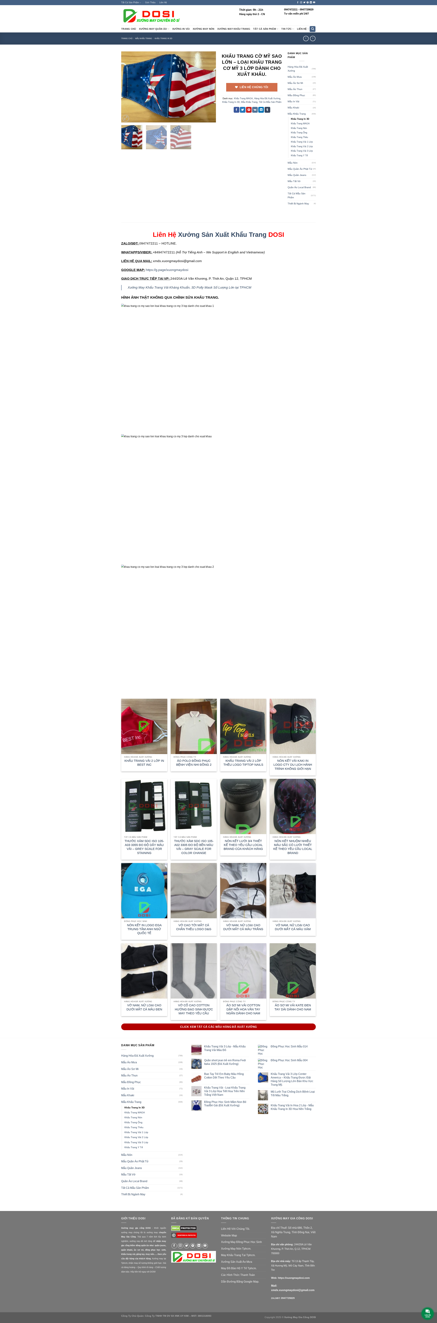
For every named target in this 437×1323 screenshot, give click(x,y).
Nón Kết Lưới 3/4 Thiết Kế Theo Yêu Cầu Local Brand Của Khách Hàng (243, 845)
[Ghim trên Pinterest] (249, 110)
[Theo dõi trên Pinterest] (308, 2)
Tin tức (286, 29)
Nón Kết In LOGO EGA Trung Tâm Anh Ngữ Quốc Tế (144, 929)
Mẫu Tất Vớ (294, 181)
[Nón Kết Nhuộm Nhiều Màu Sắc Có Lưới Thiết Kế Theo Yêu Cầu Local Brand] (293, 806)
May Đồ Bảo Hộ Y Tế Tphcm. (239, 1268)
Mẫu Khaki (293, 107)
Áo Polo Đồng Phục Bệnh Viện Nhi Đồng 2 (194, 762)
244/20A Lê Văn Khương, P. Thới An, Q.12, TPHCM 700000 (291, 1249)
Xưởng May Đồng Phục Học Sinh (241, 1242)
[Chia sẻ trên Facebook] (236, 110)
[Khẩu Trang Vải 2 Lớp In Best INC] (144, 726)
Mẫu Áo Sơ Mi (295, 83)
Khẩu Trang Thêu (299, 137)
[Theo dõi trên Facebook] (298, 2)
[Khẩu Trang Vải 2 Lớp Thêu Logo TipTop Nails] (243, 726)
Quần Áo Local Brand (299, 187)
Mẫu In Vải (293, 101)
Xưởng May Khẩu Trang (233, 29)
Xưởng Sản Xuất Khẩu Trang (222, 234)
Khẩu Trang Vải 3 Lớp (302, 151)
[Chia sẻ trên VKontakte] (255, 110)
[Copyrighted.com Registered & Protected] (184, 1236)
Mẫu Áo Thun (295, 89)
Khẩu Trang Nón (299, 128)
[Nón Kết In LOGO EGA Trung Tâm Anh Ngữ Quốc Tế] (144, 890)
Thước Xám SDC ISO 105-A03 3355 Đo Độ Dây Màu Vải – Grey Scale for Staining (144, 847)
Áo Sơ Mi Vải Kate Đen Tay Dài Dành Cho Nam (292, 1007)
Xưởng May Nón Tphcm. (236, 1248)
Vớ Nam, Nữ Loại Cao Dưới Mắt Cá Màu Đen (144, 1007)
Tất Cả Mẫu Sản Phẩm (270, 102)
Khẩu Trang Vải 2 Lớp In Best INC (144, 762)
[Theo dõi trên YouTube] (314, 2)
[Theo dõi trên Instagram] (301, 2)
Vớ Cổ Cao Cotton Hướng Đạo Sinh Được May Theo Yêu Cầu (194, 1009)
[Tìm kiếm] (312, 29)
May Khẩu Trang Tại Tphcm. (238, 1255)
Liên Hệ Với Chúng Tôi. (235, 1228)
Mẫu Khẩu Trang (143, 38)
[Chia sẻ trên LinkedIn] (261, 110)
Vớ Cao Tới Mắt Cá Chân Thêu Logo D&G (193, 927)
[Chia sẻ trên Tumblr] (267, 110)
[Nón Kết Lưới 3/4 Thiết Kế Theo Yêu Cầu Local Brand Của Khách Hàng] (243, 806)
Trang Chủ (128, 29)
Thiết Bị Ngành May (298, 203)
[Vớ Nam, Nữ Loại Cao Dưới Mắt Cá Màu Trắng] (243, 890)
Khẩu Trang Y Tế (299, 155)
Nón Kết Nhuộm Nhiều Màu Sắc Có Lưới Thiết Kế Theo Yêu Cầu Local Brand (292, 847)
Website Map (229, 1235)
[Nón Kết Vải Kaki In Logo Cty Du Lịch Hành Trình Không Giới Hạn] (293, 726)
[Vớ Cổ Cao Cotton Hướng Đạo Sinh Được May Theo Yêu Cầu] (194, 971)
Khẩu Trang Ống (299, 132)
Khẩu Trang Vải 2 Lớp (302, 146)
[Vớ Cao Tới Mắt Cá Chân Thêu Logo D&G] (194, 890)
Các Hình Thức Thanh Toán (238, 1274)
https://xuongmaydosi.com (294, 1277)
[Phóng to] (125, 118)
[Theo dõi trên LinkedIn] (311, 2)
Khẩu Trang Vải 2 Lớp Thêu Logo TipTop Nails (243, 762)
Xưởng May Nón (203, 29)
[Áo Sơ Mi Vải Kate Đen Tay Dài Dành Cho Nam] (293, 971)
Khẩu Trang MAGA (243, 98)
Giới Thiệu (150, 2)
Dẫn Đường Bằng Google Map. (240, 1281)
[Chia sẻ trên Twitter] (242, 110)
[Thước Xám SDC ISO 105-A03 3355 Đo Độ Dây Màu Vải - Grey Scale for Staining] (144, 806)
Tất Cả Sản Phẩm (130, 2)
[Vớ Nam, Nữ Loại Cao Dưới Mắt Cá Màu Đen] (144, 971)
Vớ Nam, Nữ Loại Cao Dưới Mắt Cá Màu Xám (293, 927)
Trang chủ (126, 38)
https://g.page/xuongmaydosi (167, 270)
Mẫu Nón (293, 162)
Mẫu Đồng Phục (296, 95)
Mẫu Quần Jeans (297, 175)
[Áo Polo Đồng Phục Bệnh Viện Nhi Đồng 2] (194, 726)
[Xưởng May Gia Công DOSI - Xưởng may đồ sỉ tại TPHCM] (151, 15)
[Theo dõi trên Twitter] (304, 2)
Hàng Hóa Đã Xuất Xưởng (267, 98)
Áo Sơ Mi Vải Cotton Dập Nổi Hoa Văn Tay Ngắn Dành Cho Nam (243, 1009)
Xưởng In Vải (181, 29)
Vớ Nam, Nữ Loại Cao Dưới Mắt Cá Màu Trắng (243, 927)
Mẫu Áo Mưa (295, 76)
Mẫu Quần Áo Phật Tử (300, 169)
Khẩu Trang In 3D (163, 38)
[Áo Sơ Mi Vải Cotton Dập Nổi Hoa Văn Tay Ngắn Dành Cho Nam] (243, 971)
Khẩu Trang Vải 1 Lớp (302, 142)
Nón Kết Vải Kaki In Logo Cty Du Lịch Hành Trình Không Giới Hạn (292, 764)
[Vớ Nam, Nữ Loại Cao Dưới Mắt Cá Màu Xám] (293, 890)
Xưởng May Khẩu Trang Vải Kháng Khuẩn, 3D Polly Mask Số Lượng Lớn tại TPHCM (189, 287)
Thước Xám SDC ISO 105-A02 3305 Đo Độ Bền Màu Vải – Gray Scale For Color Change (194, 847)
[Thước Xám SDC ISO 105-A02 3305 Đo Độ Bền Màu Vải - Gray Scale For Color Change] (194, 806)
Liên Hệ (163, 2)
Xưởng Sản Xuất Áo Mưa (236, 1261)
